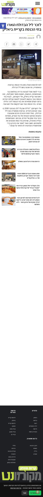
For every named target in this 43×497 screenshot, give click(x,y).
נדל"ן (35, 451)
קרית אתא (12, 429)
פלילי (14, 446)
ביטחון (35, 418)
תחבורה (13, 454)
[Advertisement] (21, 304)
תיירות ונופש (12, 457)
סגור (24, 493)
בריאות (35, 420)
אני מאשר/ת (35, 493)
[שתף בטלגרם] (35, 44)
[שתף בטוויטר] (28, 44)
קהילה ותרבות (11, 451)
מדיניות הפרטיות (15, 488)
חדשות (35, 429)
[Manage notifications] (37, 492)
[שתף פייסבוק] (6, 44)
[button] (3, 26)
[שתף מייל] (14, 44)
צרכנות (13, 448)
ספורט (35, 454)
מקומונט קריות (36, 18)
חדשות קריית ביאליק (25, 18)
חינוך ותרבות (33, 446)
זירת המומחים (33, 426)
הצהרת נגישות (33, 432)
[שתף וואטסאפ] (21, 44)
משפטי (35, 448)
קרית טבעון (12, 432)
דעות (35, 423)
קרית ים (13, 434)
